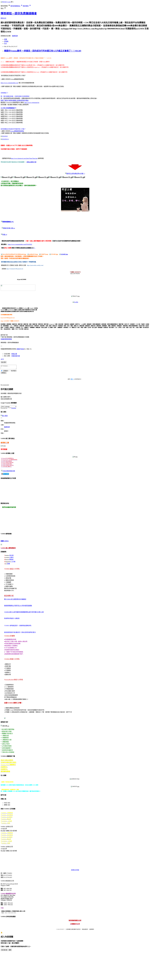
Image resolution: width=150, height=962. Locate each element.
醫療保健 (15, 36)
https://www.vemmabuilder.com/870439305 (20, 244)
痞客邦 (19, 349)
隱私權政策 (85, 929)
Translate (13, 408)
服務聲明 (91, 929)
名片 (5, 43)
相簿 (5, 39)
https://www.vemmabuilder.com (9, 83)
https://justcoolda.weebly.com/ (35, 265)
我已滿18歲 (4, 950)
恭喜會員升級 (15, 356)
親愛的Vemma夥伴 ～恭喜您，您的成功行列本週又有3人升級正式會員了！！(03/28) (42, 51)
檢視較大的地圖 (75, 870)
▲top (2, 359)
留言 (22, 349)
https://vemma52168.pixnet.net (14, 269)
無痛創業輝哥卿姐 (6, 339)
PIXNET (62, 929)
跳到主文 (3, 18)
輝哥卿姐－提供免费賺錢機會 (19, 13)
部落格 (6, 41)
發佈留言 (3, 372)
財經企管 (14, 354)
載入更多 (3, 362)
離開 (10, 950)
